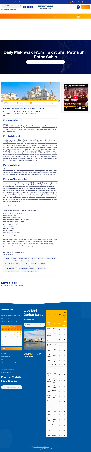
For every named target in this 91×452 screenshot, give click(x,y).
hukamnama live (50, 258)
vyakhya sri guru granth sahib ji (30, 271)
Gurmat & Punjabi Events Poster (11, 315)
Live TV (34, 353)
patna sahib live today (38, 266)
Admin (4, 353)
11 (5, 337)
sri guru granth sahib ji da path (27, 268)
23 (20, 339)
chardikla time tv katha (10, 258)
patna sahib (25, 263)
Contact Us (72, 16)
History (4, 359)
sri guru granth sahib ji (10, 268)
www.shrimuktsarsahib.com (15, 2)
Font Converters (56, 16)
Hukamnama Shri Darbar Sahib (10, 366)
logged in (10, 285)
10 (2, 337)
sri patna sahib (41, 268)
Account (87, 2)
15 (17, 337)
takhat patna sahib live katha (12, 271)
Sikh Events (36, 16)
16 (20, 337)
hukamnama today (37, 261)
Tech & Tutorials (6, 372)
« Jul (3, 348)
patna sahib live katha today (23, 266)
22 (17, 339)
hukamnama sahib (24, 261)
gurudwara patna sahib (37, 258)
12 (8, 337)
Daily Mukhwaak (37, 103)
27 (11, 342)
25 (5, 342)
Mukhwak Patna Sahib (47, 103)
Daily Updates (20, 16)
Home (13, 16)
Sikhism (28, 16)
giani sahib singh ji (24, 258)
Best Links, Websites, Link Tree (10, 322)
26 (8, 342)
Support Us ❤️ (76, 2)
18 (5, 339)
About (65, 16)
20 (11, 339)
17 (2, 339)
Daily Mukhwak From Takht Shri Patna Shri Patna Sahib (48, 62)
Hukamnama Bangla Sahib (9, 363)
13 (11, 337)
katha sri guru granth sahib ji (12, 263)
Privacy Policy (6, 319)
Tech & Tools (46, 16)
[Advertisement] (45, 29)
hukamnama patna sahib (11, 261)
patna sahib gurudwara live (38, 263)
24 (2, 342)
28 (14, 342)
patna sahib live (9, 266)
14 (14, 337)
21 (14, 339)
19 (8, 339)
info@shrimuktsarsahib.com (41, 447)
